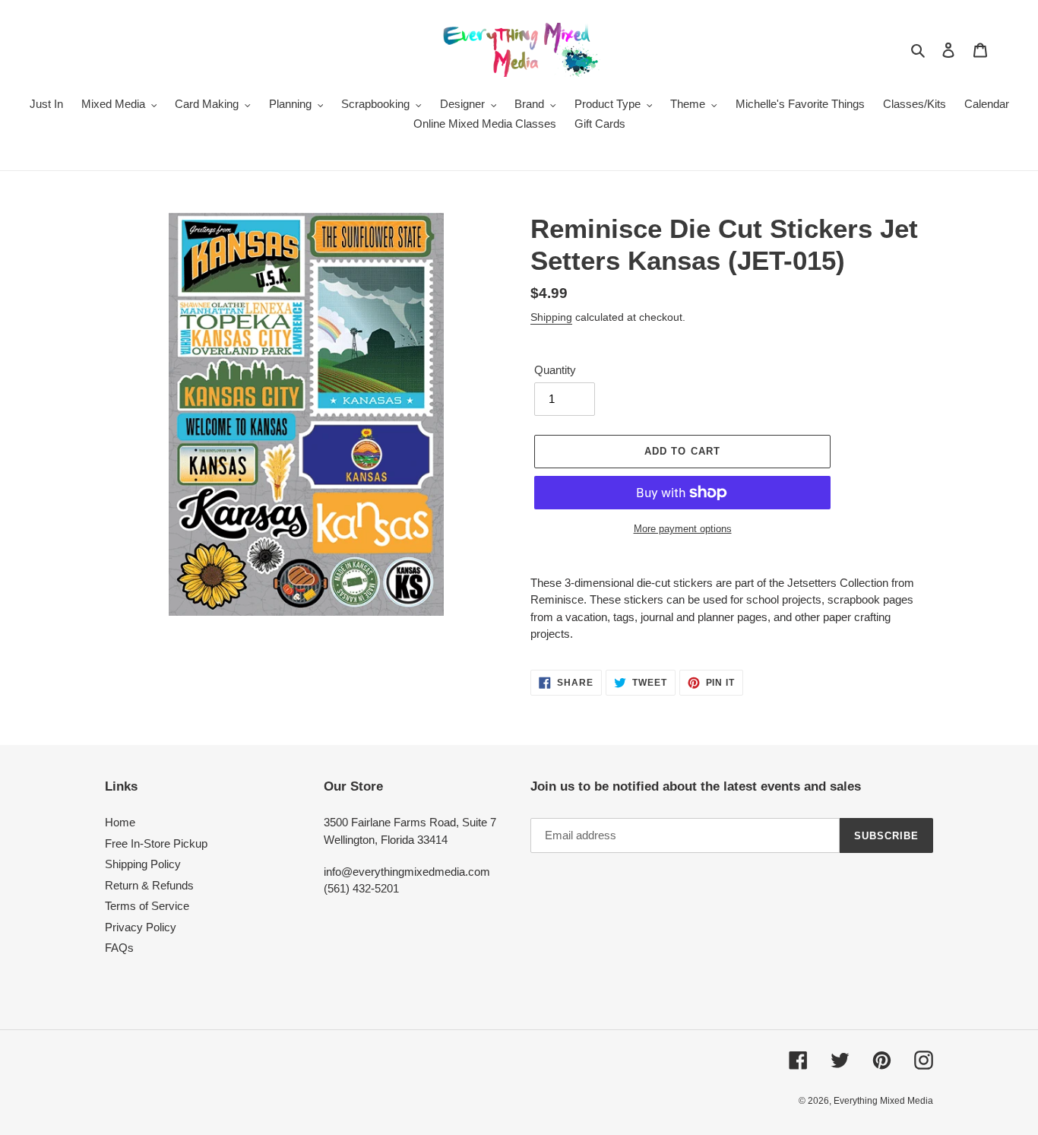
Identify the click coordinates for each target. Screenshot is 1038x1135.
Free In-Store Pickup (156, 843)
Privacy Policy (140, 927)
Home (120, 822)
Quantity (555, 369)
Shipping (551, 317)
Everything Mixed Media (883, 1100)
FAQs (119, 947)
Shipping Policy (143, 864)
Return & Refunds (149, 885)
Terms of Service (147, 905)
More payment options (683, 528)
